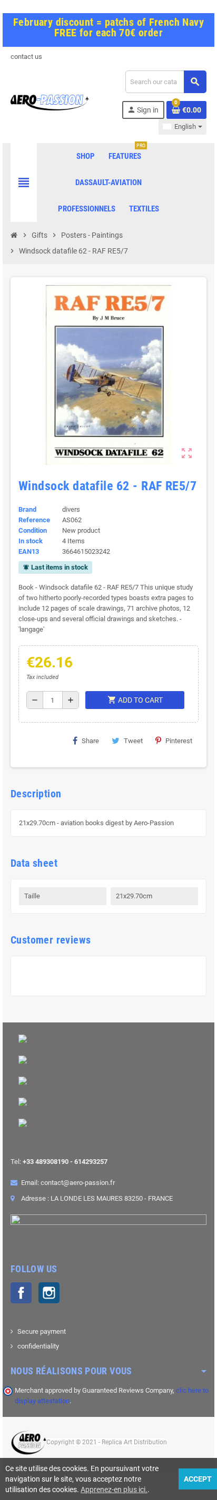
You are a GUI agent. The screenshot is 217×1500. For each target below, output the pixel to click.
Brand (27, 509)
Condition (32, 530)
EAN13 (28, 551)
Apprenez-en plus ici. (114, 1489)
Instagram (49, 1292)
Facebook (21, 1292)
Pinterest (178, 741)
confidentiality (38, 1346)
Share (90, 741)
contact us (26, 56)
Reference (34, 520)
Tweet (133, 741)
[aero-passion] (50, 102)
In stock (30, 541)
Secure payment (41, 1331)
